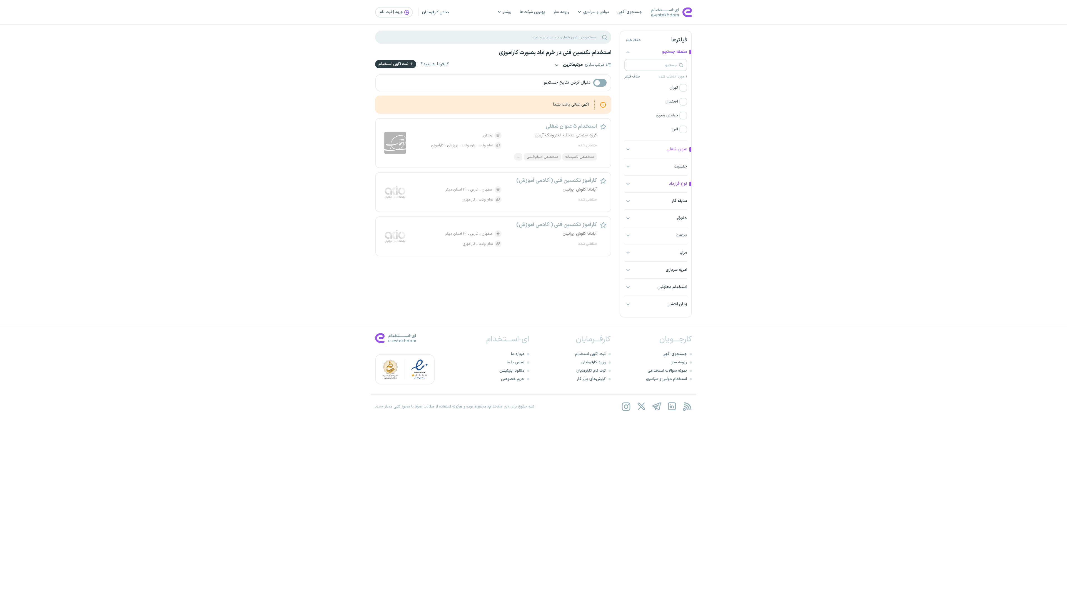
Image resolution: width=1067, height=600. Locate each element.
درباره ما (517, 354)
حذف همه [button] (633, 40)
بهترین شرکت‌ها (532, 12)
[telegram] (656, 406)
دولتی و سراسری (596, 12)
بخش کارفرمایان (435, 12)
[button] (655, 88)
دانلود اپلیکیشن (511, 371)
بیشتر (507, 12)
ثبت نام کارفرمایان (591, 371)
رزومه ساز (561, 12)
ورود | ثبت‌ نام (391, 12)
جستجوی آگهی (629, 12)
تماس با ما (515, 362)
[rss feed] (687, 406)
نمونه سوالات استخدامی (667, 371)
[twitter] (641, 406)
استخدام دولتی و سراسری (666, 379)
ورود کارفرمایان (593, 362)
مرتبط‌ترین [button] (572, 65)
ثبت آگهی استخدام (393, 64)
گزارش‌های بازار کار (591, 379)
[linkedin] (672, 406)
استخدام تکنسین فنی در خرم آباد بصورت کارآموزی (555, 53)
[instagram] (626, 406)
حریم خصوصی (512, 379)
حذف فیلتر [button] (632, 76)
